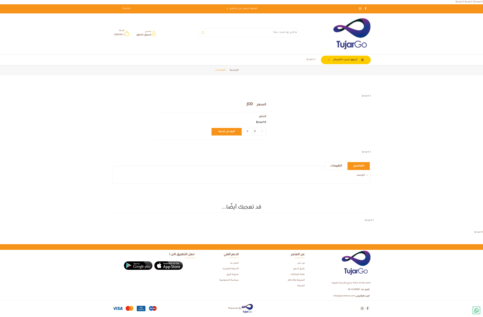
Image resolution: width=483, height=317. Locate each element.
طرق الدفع (299, 269)
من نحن (301, 263)
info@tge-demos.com (344, 296)
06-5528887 (354, 290)
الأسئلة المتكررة (231, 269)
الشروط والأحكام (296, 280)
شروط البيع (233, 274)
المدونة (301, 286)
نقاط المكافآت (297, 274)
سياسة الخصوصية (229, 280)
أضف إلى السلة (226, 131)
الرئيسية (234, 70)
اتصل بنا (234, 263)
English (126, 9)
